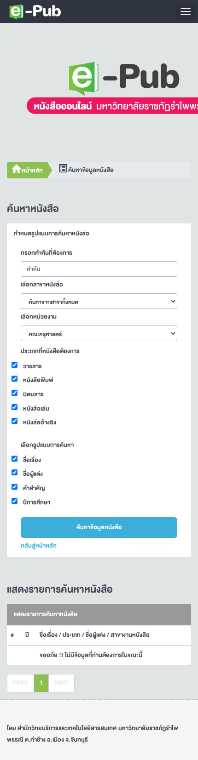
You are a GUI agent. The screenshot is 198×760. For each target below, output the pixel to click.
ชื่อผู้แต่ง (33, 474)
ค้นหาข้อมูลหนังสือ (99, 527)
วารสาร (32, 366)
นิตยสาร (33, 394)
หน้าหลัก (31, 171)
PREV (20, 683)
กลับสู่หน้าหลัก (39, 546)
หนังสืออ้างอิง (39, 422)
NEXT (61, 683)
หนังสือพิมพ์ (38, 380)
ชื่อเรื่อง (32, 460)
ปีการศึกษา (36, 502)
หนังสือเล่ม (36, 409)
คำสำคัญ (34, 488)
